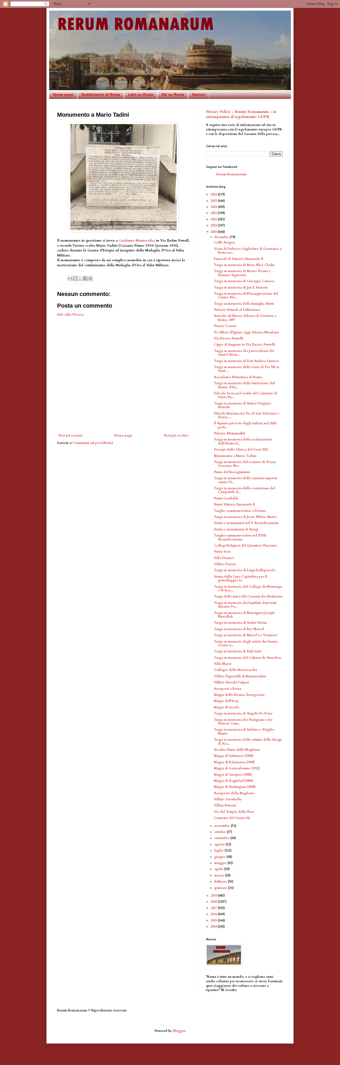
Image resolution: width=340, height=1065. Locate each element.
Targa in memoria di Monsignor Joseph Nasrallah (244, 615)
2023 (214, 213)
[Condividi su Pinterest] (90, 278)
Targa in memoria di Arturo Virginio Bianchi (242, 405)
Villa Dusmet (224, 558)
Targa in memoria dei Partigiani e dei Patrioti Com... (243, 722)
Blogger (179, 1031)
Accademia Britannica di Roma (238, 377)
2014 (214, 926)
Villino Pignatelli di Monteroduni (240, 676)
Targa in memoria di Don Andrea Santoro (246, 361)
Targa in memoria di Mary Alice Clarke (244, 265)
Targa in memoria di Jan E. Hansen (241, 287)
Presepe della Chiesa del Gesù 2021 (241, 449)
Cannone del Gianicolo (232, 818)
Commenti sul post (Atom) (93, 443)
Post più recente (70, 435)
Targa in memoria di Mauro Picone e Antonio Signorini (242, 273)
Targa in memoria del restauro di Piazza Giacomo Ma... (245, 464)
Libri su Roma (140, 94)
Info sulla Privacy (70, 314)
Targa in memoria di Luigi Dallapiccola (244, 570)
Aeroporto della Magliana (234, 793)
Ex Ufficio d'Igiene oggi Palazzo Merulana (246, 332)
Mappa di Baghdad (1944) (233, 781)
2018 (214, 902)
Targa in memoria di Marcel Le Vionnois (245, 635)
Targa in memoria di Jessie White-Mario (245, 517)
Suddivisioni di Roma (100, 94)
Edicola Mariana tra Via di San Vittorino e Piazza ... (246, 415)
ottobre (220, 832)
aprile (219, 869)
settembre (222, 838)
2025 (214, 201)
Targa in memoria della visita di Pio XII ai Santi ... (246, 369)
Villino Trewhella (227, 799)
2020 (214, 232)
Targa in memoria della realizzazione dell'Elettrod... (243, 441)
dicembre (222, 237)
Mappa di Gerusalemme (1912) (237, 768)
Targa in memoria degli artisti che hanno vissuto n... (246, 643)
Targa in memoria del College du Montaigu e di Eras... (248, 588)
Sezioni (198, 94)
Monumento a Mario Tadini (235, 456)
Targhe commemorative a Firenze (240, 511)
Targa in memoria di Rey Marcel (239, 629)
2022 (214, 219)
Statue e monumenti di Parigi (236, 529)
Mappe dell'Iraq (226, 701)
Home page (63, 94)
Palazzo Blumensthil (229, 433)
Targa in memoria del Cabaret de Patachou (247, 658)
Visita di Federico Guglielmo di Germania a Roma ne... (248, 251)
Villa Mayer (223, 664)
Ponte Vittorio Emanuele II (234, 504)
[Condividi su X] (80, 278)
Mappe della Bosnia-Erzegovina (239, 695)
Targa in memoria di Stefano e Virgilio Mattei (244, 731)
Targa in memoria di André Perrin (240, 623)
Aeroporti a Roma (227, 689)
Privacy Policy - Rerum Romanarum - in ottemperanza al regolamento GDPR (241, 114)
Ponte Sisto (222, 551)
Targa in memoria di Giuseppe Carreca (244, 281)
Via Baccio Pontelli (228, 338)
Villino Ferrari (225, 564)
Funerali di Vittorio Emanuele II (238, 259)
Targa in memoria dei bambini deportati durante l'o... (245, 605)
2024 (214, 207)
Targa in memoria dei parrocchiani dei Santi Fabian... (244, 353)
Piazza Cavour (225, 326)
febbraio (221, 881)
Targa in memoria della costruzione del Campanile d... (244, 490)
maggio (220, 863)
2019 (214, 895)
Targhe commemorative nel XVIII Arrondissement (240, 537)
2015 (214, 920)
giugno (220, 857)
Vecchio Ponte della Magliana (237, 750)
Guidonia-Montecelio (136, 240)
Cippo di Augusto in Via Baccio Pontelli (244, 344)
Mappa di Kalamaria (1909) (234, 762)
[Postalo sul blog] (75, 278)
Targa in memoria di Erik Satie (238, 651)
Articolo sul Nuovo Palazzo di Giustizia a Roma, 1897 (245, 318)
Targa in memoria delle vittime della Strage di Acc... (248, 741)
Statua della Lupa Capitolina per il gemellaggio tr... (240, 578)
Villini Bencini (225, 805)
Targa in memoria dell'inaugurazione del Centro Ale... (246, 295)
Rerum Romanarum (231, 174)
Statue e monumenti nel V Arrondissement (246, 523)
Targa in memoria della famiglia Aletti (244, 304)
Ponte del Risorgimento (232, 472)
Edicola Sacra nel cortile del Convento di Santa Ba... (245, 395)
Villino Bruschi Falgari (231, 682)
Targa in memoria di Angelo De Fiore (243, 713)
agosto (220, 844)
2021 (214, 225)
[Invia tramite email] (70, 278)
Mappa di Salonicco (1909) (233, 756)
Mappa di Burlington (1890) (235, 787)
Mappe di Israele (226, 707)
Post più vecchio (176, 435)
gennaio (221, 888)
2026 (214, 194)
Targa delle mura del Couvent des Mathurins (248, 596)
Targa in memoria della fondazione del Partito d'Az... (244, 385)
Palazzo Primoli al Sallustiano (237, 310)
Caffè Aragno (224, 242)
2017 (214, 908)
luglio (219, 850)
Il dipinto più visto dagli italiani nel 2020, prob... (245, 425)
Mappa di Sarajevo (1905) (233, 774)
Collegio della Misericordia (235, 670)
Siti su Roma (172, 94)
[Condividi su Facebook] (85, 278)
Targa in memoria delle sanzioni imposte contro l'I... (246, 480)
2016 (214, 914)
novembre (222, 826)
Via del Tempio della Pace (234, 812)
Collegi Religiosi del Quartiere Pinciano (245, 545)
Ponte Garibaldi (226, 498)
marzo (219, 875)
